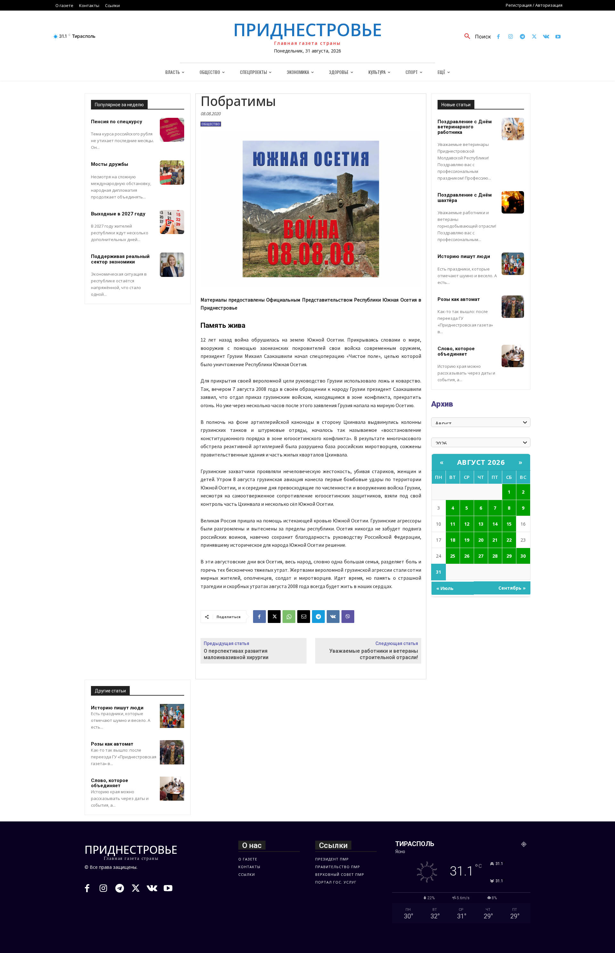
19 (466, 540)
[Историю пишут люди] (172, 716)
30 (523, 556)
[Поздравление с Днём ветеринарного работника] (513, 129)
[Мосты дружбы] (172, 172)
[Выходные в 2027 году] (172, 222)
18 (452, 540)
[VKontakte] (546, 37)
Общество (211, 124)
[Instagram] (510, 37)
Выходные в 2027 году (118, 214)
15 (509, 524)
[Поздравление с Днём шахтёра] (513, 202)
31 (438, 572)
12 (466, 524)
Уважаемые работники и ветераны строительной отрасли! (373, 654)
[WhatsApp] (289, 616)
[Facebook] (498, 37)
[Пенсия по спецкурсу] (172, 130)
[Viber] (347, 616)
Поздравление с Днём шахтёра (465, 197)
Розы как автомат (112, 744)
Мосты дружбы (109, 164)
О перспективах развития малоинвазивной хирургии (236, 654)
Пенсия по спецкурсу (116, 122)
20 (480, 540)
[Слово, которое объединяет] (172, 789)
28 (494, 556)
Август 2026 (481, 462)
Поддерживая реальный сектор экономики (120, 259)
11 (452, 524)
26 (466, 556)
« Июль (445, 588)
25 (452, 556)
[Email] (303, 616)
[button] (475, 36)
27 (480, 556)
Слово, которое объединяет (109, 783)
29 (509, 556)
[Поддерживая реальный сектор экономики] (172, 265)
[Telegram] (522, 37)
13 (480, 524)
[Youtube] (558, 37)
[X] (534, 37)
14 (494, 524)
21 (494, 540)
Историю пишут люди (117, 708)
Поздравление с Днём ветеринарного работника (465, 127)
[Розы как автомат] (172, 752)
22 (509, 540)
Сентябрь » (512, 588)
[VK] (333, 616)
